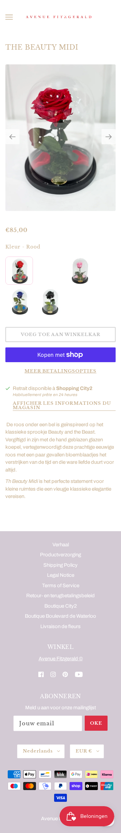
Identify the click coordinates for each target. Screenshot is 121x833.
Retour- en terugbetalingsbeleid (60, 595)
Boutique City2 (60, 606)
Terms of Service (60, 585)
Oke (96, 723)
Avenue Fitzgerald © (61, 658)
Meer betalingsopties (60, 371)
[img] (41, 674)
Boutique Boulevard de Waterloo (60, 616)
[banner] (59, 16)
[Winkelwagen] (112, 17)
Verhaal (60, 544)
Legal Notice (60, 575)
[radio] (19, 271)
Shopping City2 (74, 388)
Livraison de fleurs (60, 626)
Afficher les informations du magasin (62, 405)
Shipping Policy (60, 565)
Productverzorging (60, 554)
